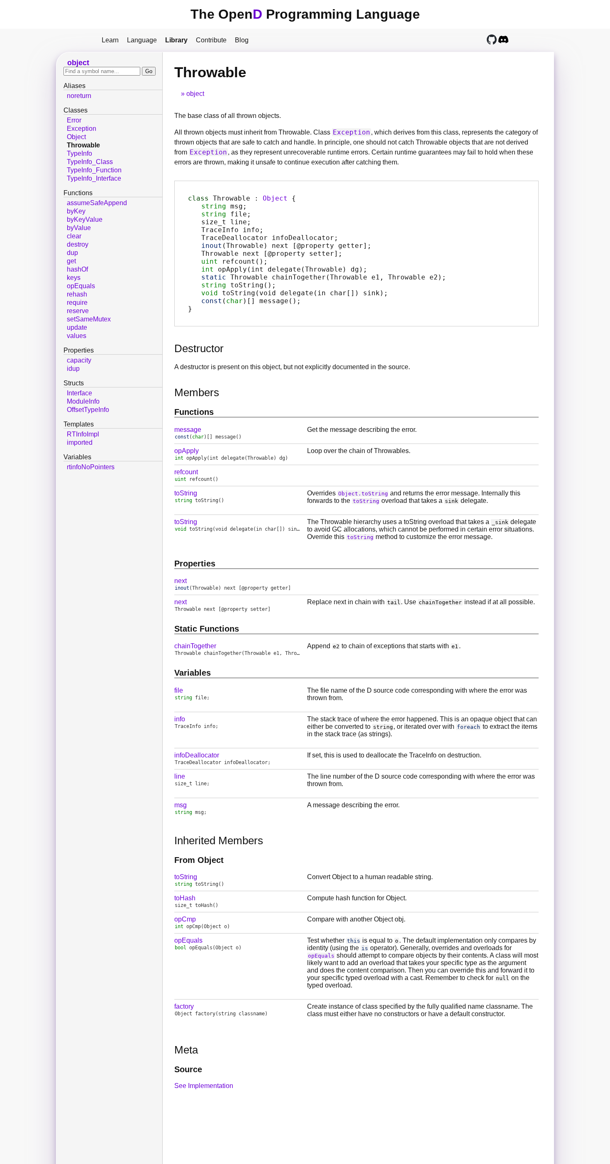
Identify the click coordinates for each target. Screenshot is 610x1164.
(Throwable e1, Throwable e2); (323, 277)
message (187, 429)
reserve (78, 310)
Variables (192, 672)
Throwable (83, 145)
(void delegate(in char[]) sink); (294, 293)
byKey (76, 211)
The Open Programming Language (305, 14)
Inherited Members (218, 840)
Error (74, 120)
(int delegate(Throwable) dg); (284, 269)
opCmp (185, 919)
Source (188, 1069)
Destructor (199, 348)
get (71, 261)
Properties (194, 563)
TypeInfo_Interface (94, 178)
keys (74, 277)
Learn (110, 40)
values (76, 335)
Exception (351, 132)
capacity (79, 360)
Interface (79, 393)
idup (73, 368)
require (77, 302)
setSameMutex (89, 319)
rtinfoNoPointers (91, 467)
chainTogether (195, 645)
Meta (186, 1050)
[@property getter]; (286, 246)
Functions (194, 412)
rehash (77, 294)
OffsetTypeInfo (88, 409)
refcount (186, 471)
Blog (242, 40)
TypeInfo (79, 153)
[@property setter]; (271, 253)
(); (234, 261)
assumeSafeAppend (97, 202)
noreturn (79, 95)
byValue (79, 227)
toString (185, 493)
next (180, 580)
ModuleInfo (83, 401)
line (179, 776)
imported (80, 442)
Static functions (206, 628)
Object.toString (363, 493)
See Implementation (203, 1085)
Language (142, 40)
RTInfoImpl (83, 434)
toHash (184, 898)
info (179, 719)
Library (176, 40)
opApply (186, 450)
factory (184, 1006)
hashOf (77, 269)
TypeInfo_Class (90, 161)
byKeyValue (84, 219)
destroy (77, 244)
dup (72, 252)
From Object (199, 860)
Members (196, 392)
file (178, 690)
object (195, 93)
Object (275, 198)
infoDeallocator (196, 755)
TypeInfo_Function (94, 170)
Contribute (211, 40)
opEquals (188, 940)
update (77, 327)
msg (180, 805)
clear (74, 236)
